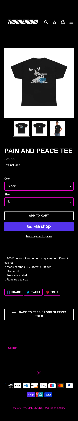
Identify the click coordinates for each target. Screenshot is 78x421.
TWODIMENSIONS (32, 408)
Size (7, 194)
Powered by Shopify (54, 408)
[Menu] (71, 21)
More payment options (39, 236)
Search (12, 347)
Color (7, 178)
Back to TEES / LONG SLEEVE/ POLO (42, 314)
